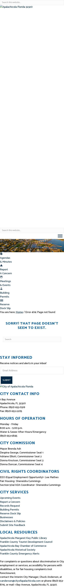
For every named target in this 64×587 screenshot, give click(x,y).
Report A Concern (6, 271)
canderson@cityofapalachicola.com (20, 581)
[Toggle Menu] (60, 236)
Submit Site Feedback (12, 525)
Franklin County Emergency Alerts (19, 553)
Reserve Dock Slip (5, 306)
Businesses (6, 517)
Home (19, 312)
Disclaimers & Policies (12, 521)
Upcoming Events (10, 498)
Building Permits (4, 295)
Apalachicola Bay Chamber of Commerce (23, 546)
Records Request (10, 506)
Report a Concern (10, 502)
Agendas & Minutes (6, 260)
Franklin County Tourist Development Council (26, 542)
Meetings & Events (5, 283)
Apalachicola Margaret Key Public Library (23, 538)
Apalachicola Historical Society (17, 550)
